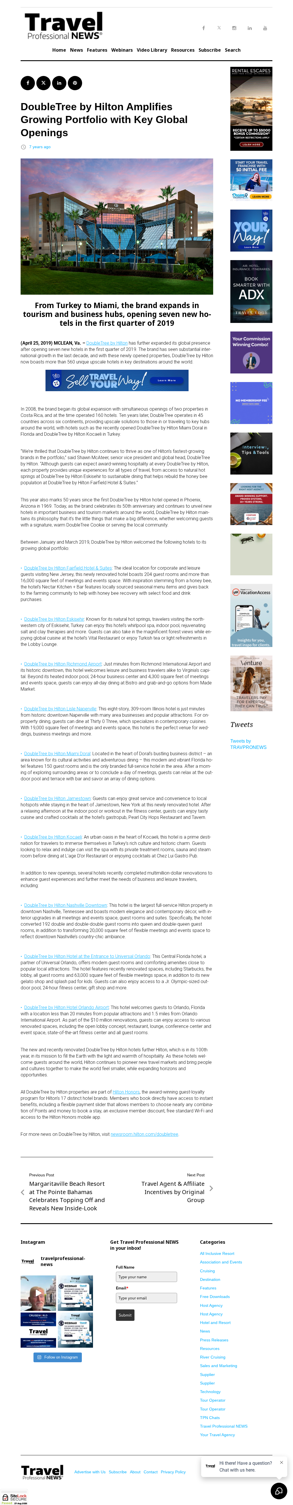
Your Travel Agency (217, 1434)
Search (233, 50)
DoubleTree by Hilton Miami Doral (57, 753)
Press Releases (214, 1340)
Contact (151, 1472)
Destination (210, 1279)
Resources (183, 50)
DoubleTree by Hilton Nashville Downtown (65, 905)
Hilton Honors (126, 1092)
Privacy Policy (173, 1472)
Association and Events (221, 1262)
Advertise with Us (90, 1472)
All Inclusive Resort (217, 1253)
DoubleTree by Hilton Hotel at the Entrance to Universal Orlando (87, 956)
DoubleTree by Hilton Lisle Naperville (60, 709)
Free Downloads (215, 1296)
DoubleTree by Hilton (107, 343)
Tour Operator (212, 1400)
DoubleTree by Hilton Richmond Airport (63, 664)
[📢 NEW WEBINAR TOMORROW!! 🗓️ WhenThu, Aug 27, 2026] (75, 1330)
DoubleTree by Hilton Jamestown (57, 798)
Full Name (125, 1267)
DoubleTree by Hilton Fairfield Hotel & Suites (68, 568)
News (76, 50)
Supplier (207, 1374)
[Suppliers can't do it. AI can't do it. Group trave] (38, 1293)
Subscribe (210, 50)
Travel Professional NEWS (224, 1426)
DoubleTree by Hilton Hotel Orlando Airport (66, 1007)
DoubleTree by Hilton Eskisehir (54, 619)
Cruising (207, 1271)
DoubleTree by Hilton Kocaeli (53, 837)
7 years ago (40, 146)
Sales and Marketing (218, 1365)
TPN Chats (210, 1417)
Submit (125, 1315)
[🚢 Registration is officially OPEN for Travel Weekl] (38, 1330)
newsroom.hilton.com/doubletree (144, 1134)
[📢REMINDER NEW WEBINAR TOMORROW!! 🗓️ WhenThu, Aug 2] (75, 1293)
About (135, 1472)
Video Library (152, 50)
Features (97, 50)
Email (122, 1288)
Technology (210, 1391)
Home (59, 50)
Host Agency (211, 1305)
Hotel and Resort (215, 1322)
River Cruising (212, 1357)
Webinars (122, 50)
